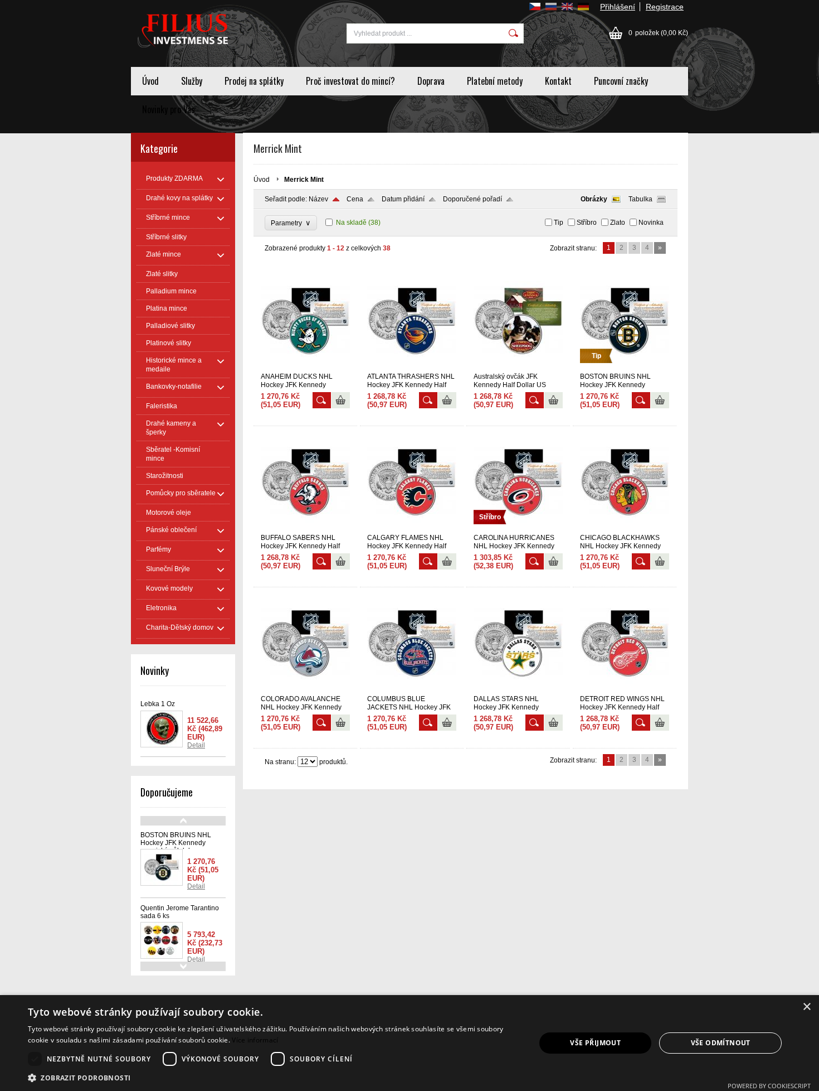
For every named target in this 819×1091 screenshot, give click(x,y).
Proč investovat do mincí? (350, 81)
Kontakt (558, 81)
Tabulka (640, 199)
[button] (274, 1077)
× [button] (806, 1007)
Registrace (665, 6)
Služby (191, 81)
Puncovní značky (621, 81)
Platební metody (495, 81)
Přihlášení (617, 6)
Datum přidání (403, 199)
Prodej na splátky (254, 81)
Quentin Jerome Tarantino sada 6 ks (179, 912)
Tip (558, 222)
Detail (196, 745)
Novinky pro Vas (168, 109)
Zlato (617, 222)
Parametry (291, 223)
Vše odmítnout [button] (720, 1042)
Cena (355, 199)
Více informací (255, 1040)
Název (318, 199)
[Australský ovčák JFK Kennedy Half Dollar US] (518, 367)
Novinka (651, 222)
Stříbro (587, 222)
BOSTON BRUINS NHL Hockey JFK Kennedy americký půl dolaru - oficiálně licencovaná (175, 846)
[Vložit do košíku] (341, 400)
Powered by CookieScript (769, 1086)
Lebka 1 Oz (157, 704)
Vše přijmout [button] (595, 1042)
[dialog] (409, 1043)
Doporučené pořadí (472, 199)
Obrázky (594, 199)
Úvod (150, 81)
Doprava (431, 81)
